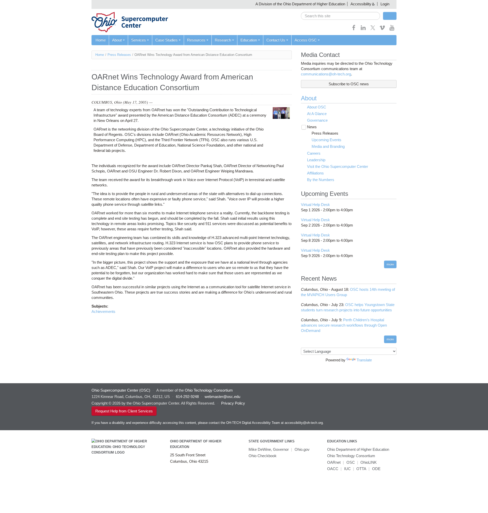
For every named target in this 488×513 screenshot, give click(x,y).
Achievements (103, 311)
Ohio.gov (302, 449)
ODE (376, 469)
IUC (347, 469)
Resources (196, 40)
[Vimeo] (382, 29)
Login (384, 4)
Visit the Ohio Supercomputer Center (337, 166)
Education (248, 40)
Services (138, 40)
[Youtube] (392, 29)
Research (223, 40)
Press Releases (119, 55)
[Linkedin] (363, 29)
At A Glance (317, 113)
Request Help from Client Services (124, 411)
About (117, 40)
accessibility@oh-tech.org (304, 423)
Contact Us (275, 40)
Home (101, 40)
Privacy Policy (233, 403)
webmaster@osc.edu (222, 396)
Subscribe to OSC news (349, 84)
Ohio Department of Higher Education (358, 449)
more (390, 264)
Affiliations (315, 173)
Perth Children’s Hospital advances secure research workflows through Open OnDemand (344, 325)
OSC (350, 462)
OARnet (334, 462)
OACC (332, 469)
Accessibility (360, 4)
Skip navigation (13, 4)
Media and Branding (328, 146)
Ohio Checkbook (263, 456)
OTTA (361, 469)
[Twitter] (373, 29)
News (312, 127)
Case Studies (166, 40)
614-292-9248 (187, 396)
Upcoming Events (326, 140)
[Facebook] (354, 29)
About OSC (316, 107)
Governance (317, 120)
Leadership (316, 160)
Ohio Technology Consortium (351, 456)
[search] (340, 16)
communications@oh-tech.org (326, 74)
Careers (314, 153)
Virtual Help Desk (315, 204)
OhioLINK (368, 462)
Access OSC (306, 40)
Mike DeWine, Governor (269, 449)
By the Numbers (320, 180)
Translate (364, 360)
